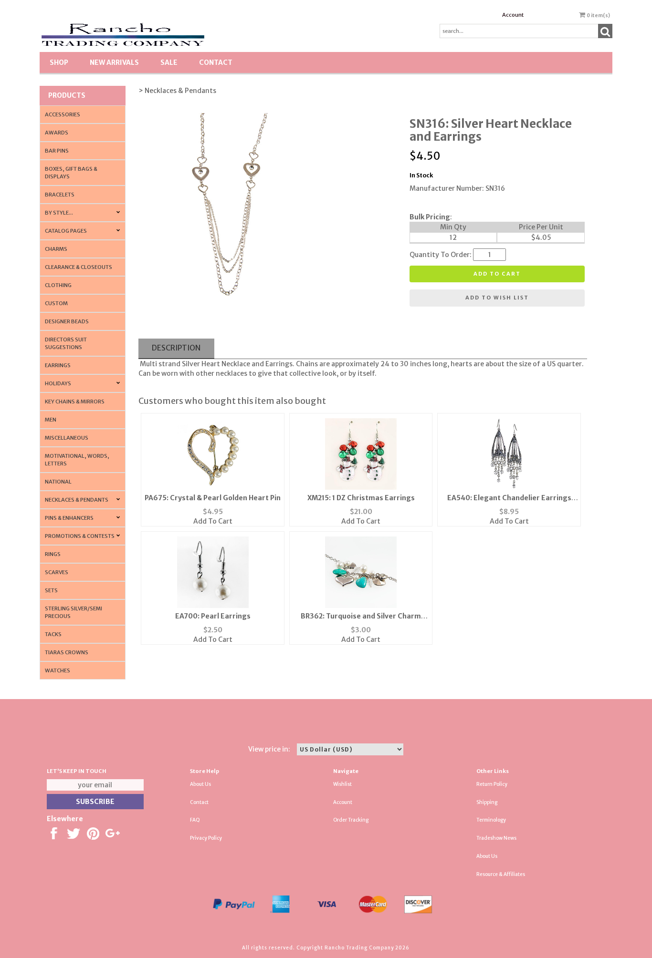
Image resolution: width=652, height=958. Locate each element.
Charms (56, 249)
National (58, 481)
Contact (215, 62)
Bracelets (59, 194)
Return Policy (491, 784)
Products (66, 95)
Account (513, 14)
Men (50, 419)
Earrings (58, 365)
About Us (200, 784)
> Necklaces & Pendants (177, 90)
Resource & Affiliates (500, 874)
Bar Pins (57, 150)
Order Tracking (350, 820)
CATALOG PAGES (66, 230)
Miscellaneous (66, 437)
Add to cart (497, 273)
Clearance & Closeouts (78, 267)
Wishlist (342, 784)
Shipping (486, 802)
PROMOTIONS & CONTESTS (80, 536)
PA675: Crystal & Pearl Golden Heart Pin (213, 498)
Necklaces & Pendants (76, 499)
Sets (51, 590)
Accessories (62, 114)
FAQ (195, 820)
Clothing (58, 285)
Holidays (58, 383)
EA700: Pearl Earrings (213, 616)
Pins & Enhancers (69, 518)
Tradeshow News (496, 838)
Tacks (53, 634)
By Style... (59, 212)
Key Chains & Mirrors (75, 401)
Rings (53, 554)
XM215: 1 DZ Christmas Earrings (361, 498)
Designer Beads (67, 321)
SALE (169, 62)
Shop (59, 62)
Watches (57, 670)
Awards (56, 132)
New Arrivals (114, 62)
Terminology (491, 820)
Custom (56, 303)
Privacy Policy (206, 838)
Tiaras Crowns (66, 652)
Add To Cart (212, 521)
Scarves (56, 572)
